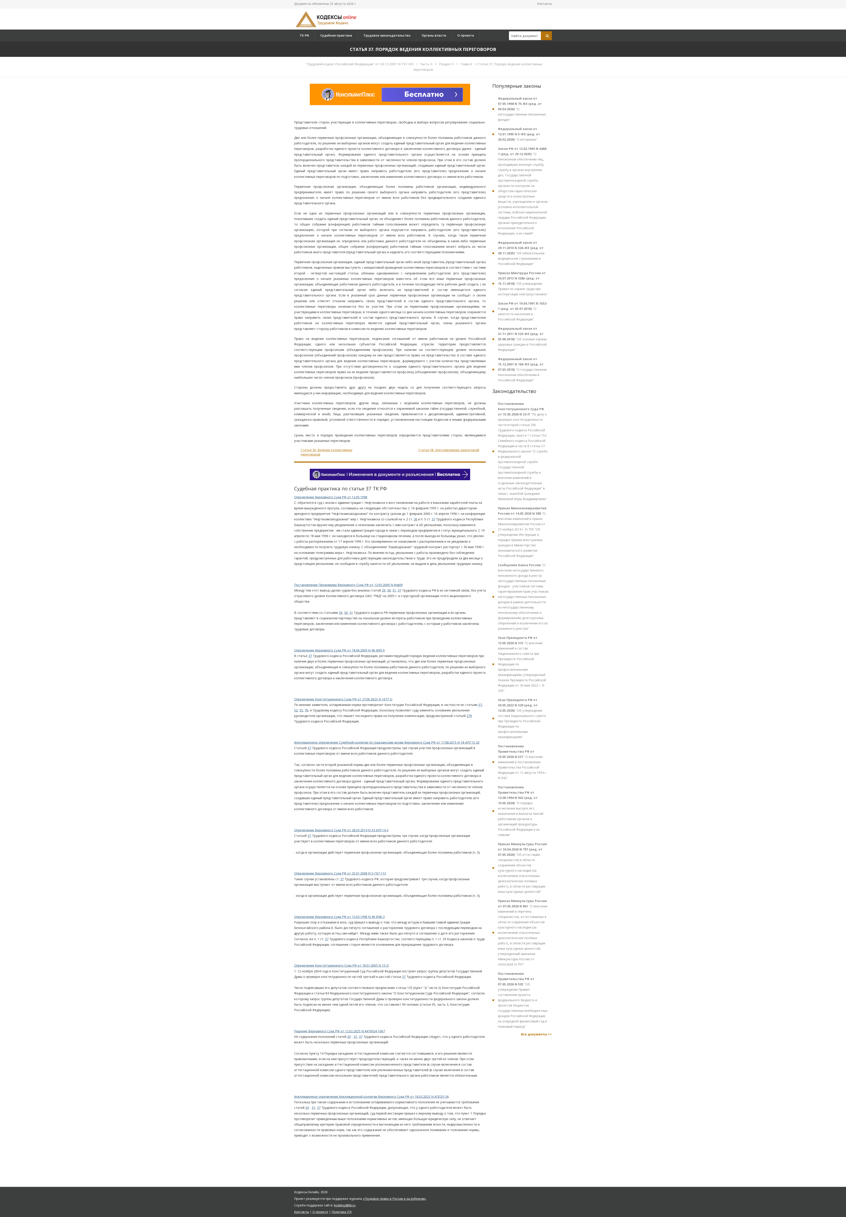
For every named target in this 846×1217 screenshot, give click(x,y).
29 (383, 590)
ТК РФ (304, 35)
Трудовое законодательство (386, 35)
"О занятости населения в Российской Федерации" (522, 311)
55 (301, 710)
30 (389, 590)
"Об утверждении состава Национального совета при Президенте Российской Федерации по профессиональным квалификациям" (522, 718)
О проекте (465, 35)
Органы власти (434, 35)
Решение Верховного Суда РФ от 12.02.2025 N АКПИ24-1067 (339, 1031)
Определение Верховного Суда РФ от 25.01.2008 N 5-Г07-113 (340, 873)
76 (306, 710)
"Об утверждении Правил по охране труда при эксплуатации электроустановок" (523, 283)
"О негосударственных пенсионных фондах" (522, 109)
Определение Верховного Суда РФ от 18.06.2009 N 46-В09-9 (339, 650)
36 (415, 519)
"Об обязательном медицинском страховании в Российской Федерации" (521, 253)
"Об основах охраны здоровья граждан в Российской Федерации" (522, 339)
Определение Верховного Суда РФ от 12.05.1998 (330, 497)
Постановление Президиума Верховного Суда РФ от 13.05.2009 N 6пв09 (348, 585)
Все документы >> (536, 1034)
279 (469, 716)
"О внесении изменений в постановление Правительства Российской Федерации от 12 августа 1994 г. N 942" (522, 762)
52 (296, 710)
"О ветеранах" (519, 134)
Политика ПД (341, 1212)
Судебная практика (336, 35)
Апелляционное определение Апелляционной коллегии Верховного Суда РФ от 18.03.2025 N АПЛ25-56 (371, 1096)
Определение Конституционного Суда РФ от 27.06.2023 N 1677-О (343, 699)
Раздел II (447, 64)
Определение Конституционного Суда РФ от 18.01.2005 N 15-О (341, 965)
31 (394, 590)
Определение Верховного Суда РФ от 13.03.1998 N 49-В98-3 (339, 917)
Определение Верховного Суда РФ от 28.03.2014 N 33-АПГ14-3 (341, 830)
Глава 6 (466, 64)
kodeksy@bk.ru (344, 1205)
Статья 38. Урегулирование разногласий (448, 450)
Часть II (426, 64)
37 (433, 519)
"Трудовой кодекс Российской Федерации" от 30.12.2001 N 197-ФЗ (359, 64)
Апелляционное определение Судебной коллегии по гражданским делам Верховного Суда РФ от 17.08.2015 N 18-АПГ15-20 (386, 742)
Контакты (544, 4)
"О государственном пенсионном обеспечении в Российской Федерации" (522, 369)
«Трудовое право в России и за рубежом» (394, 1199)
